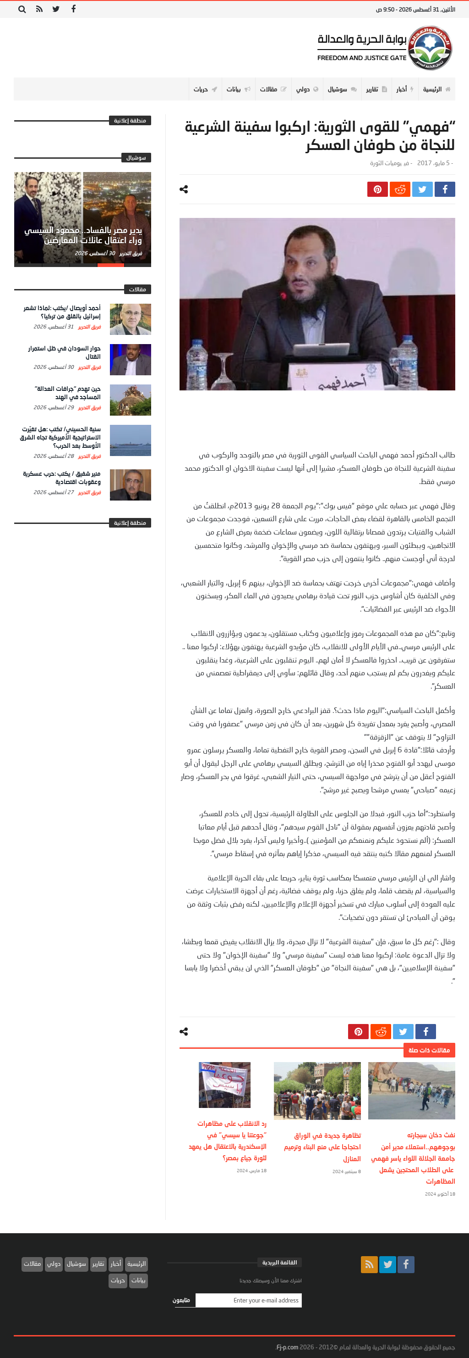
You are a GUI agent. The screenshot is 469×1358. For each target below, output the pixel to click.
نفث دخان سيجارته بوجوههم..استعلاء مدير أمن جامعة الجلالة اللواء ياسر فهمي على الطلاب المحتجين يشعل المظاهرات (413, 1158)
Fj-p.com (287, 1347)
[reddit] (400, 189)
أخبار (116, 1263)
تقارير (98, 1263)
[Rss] (39, 9)
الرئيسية (136, 1263)
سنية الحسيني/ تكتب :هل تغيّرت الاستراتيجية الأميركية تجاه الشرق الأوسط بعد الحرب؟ (60, 437)
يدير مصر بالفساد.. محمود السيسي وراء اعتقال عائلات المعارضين (83, 235)
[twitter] (422, 189)
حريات (118, 1280)
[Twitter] (56, 9)
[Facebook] (73, 9)
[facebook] (445, 189)
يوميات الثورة (386, 163)
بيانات (138, 1280)
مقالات (32, 1263)
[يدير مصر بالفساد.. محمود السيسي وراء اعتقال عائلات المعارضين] (82, 217)
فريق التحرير (130, 253)
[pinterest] (377, 189)
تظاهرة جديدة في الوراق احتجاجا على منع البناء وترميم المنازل (322, 1146)
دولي (53, 1263)
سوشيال (76, 1263)
